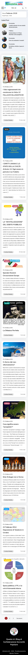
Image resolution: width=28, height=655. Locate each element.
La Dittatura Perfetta (11, 330)
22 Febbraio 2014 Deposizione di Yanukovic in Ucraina (13, 530)
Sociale (7, 303)
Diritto (6, 129)
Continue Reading (8, 120)
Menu (13, 8)
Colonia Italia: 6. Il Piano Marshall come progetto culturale (15, 34)
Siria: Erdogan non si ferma (13, 477)
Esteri (6, 344)
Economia (12, 23)
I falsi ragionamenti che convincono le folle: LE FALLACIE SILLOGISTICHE (13, 92)
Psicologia (8, 58)
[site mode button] (23, 8)
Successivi (19, 618)
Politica (11, 30)
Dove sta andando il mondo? (16, 40)
